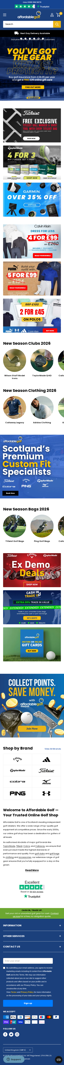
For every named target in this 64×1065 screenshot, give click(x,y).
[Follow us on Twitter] (11, 1034)
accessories (25, 857)
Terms (14, 992)
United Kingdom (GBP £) (15, 1050)
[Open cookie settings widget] (58, 1059)
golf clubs (40, 853)
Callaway (40, 846)
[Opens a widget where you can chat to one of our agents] (14, 1059)
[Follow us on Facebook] (5, 1034)
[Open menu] (4, 15)
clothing (10, 857)
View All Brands (53, 748)
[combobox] (28, 24)
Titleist (19, 846)
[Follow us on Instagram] (17, 1034)
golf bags (54, 853)
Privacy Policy (27, 992)
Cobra (26, 846)
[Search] (57, 24)
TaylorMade (9, 846)
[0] (58, 15)
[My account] (52, 15)
